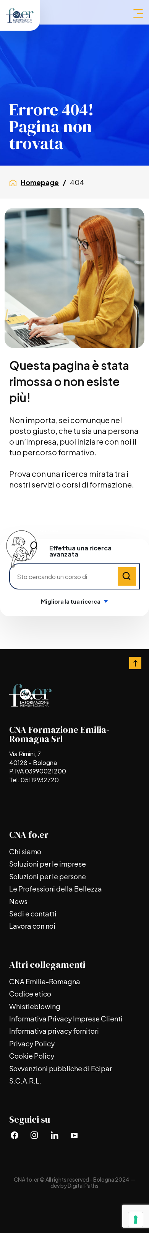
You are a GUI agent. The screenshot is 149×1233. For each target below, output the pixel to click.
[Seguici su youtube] (74, 1135)
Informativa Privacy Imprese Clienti (66, 1018)
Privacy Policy (32, 1043)
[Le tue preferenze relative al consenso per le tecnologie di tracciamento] (135, 1219)
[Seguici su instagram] (34, 1135)
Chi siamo (25, 851)
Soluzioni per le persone (47, 876)
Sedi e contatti (33, 913)
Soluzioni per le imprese (47, 863)
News (18, 901)
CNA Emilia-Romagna (44, 981)
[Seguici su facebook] (14, 1135)
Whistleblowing (34, 1006)
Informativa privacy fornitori (54, 1030)
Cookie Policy (31, 1055)
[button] (138, 13)
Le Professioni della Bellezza (55, 888)
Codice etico (30, 993)
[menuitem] (74, 852)
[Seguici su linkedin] (54, 1135)
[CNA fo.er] (20, 15)
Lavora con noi (32, 925)
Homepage (40, 182)
